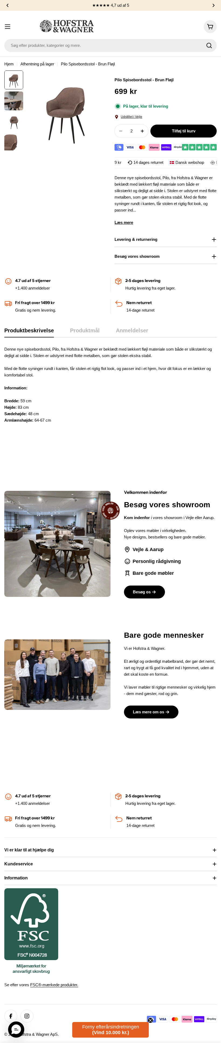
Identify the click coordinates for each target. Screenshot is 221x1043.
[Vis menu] (7, 26)
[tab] (29, 332)
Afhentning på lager (37, 64)
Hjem (9, 64)
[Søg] (209, 45)
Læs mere (124, 222)
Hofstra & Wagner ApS (38, 1034)
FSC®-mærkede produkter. (54, 984)
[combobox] (110, 45)
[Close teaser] (150, 1020)
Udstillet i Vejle (131, 117)
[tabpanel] (110, 388)
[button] (7, 5)
